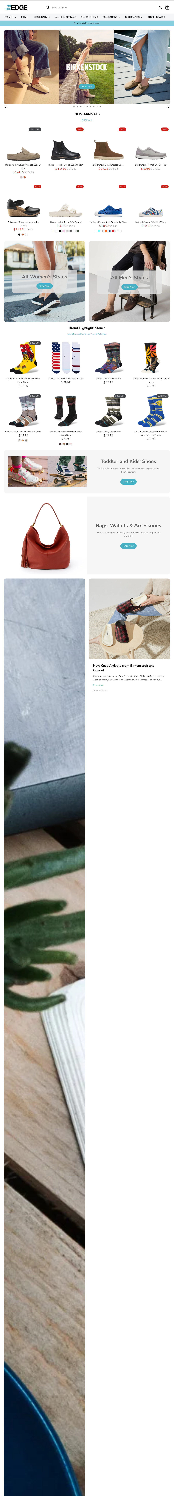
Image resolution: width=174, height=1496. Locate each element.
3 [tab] (80, 106)
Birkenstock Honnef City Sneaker (150, 164)
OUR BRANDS (132, 17)
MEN (24, 17)
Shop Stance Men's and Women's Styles (87, 333)
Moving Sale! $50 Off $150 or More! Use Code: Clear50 (87, 23)
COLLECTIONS (110, 17)
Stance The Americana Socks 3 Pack (66, 378)
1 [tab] (74, 106)
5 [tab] (87, 106)
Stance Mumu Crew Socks (108, 378)
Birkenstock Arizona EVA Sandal (65, 222)
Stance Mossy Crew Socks (108, 431)
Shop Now (87, 86)
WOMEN (9, 17)
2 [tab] (77, 106)
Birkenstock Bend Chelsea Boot (108, 164)
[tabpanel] (87, 67)
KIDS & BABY (41, 17)
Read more (98, 685)
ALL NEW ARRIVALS (65, 17)
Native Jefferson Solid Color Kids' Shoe (108, 222)
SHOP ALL (87, 120)
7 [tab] (93, 106)
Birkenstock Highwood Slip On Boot (65, 164)
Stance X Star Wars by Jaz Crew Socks (23, 431)
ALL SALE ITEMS (89, 17)
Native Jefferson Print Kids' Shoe (150, 222)
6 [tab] (90, 106)
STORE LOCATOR (156, 17)
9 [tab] (100, 106)
